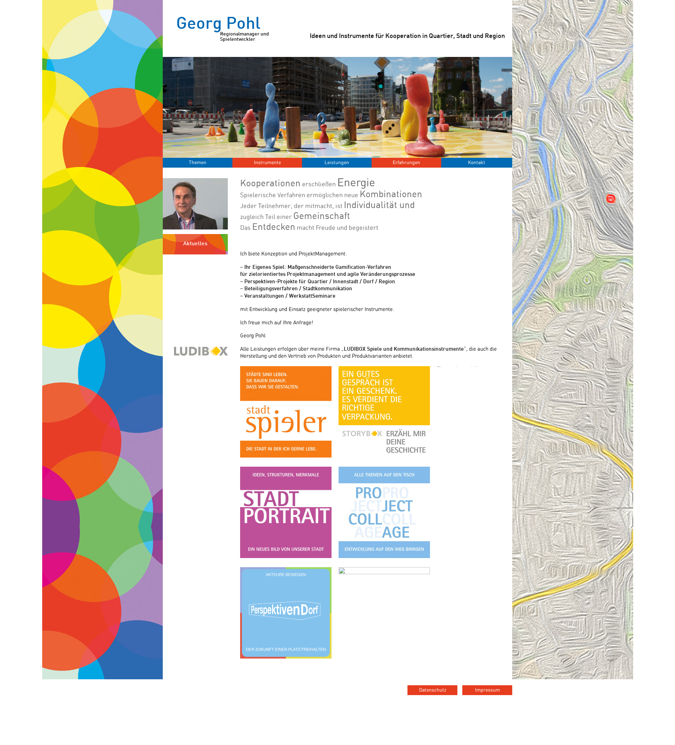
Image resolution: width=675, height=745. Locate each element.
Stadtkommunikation (327, 288)
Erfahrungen (406, 162)
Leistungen (336, 162)
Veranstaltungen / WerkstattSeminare (289, 296)
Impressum (487, 690)
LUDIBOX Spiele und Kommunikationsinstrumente (404, 349)
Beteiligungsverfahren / (273, 288)
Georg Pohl (222, 29)
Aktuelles (195, 244)
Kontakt (476, 162)
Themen (197, 162)
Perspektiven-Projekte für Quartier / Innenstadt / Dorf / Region (319, 281)
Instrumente (267, 162)
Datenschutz (432, 690)
